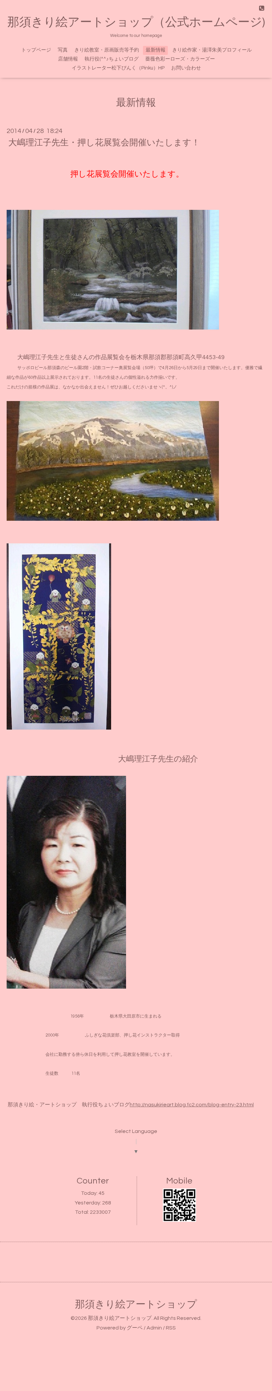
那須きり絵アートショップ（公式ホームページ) (136, 22)
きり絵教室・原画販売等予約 (106, 50)
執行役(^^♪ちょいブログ (112, 59)
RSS (171, 1327)
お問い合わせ (186, 68)
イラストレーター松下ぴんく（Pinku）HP (118, 68)
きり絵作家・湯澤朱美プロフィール (212, 50)
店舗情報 (68, 59)
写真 (63, 50)
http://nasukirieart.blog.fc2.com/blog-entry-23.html (192, 1104)
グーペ (135, 1327)
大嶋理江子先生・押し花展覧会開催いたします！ (104, 142)
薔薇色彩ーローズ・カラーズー (180, 59)
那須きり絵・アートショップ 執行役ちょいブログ (69, 1104)
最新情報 (156, 50)
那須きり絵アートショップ (136, 1304)
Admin (154, 1327)
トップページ (36, 50)
